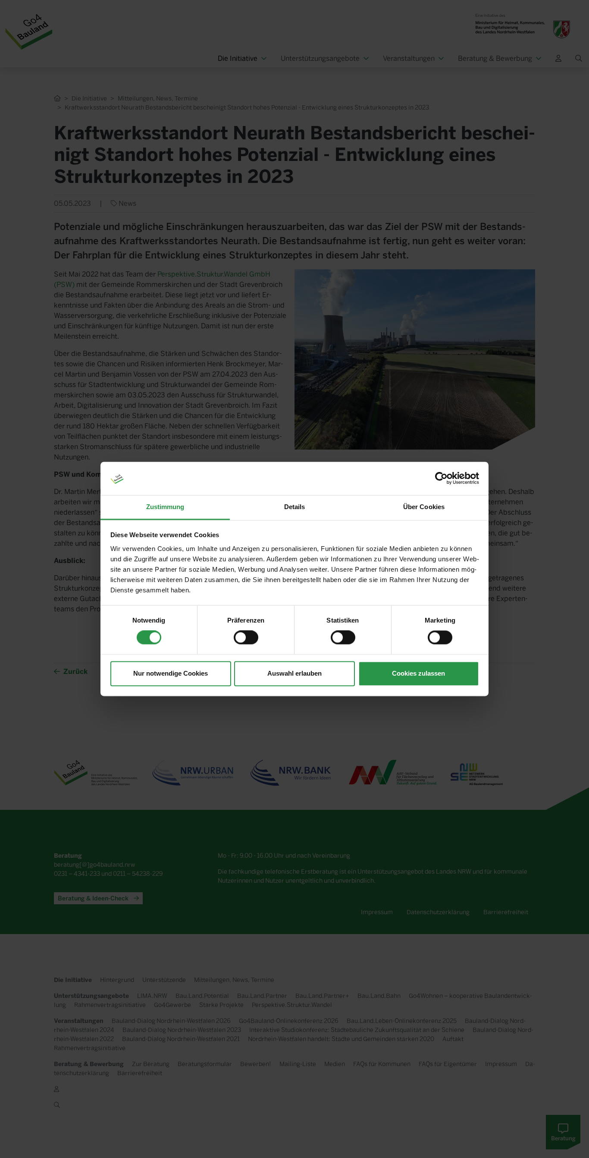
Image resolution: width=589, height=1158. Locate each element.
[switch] (246, 638)
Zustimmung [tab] (165, 506)
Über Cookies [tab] (424, 506)
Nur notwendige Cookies (170, 673)
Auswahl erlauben (294, 673)
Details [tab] (294, 506)
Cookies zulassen (418, 673)
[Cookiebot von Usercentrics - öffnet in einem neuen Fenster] (441, 478)
